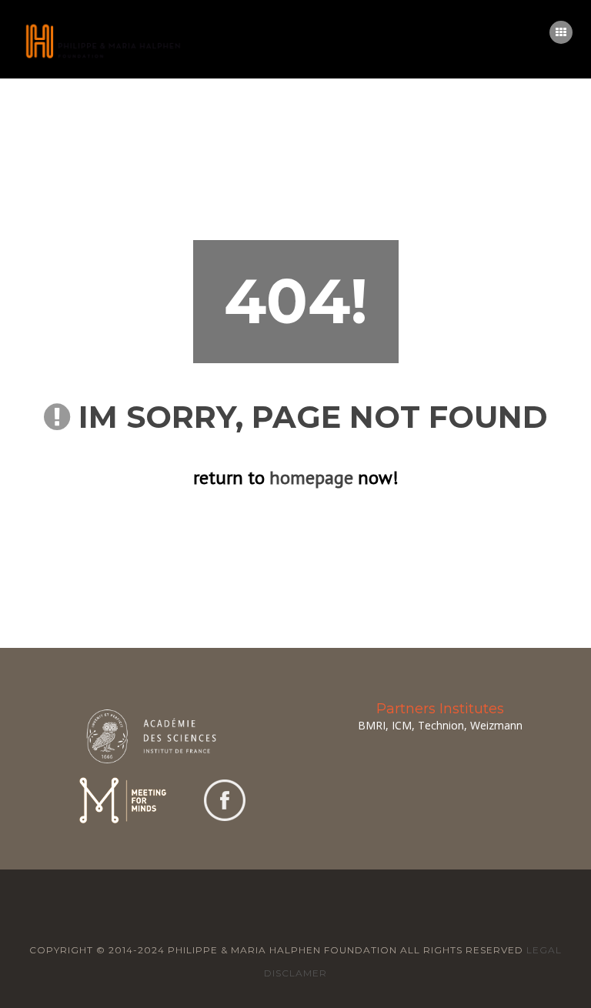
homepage (311, 477)
